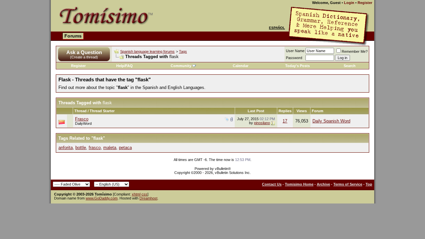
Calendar (240, 66)
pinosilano (262, 123)
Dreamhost (148, 198)
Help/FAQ (124, 66)
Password (294, 58)
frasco (95, 147)
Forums (73, 36)
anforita (65, 147)
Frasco (81, 119)
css (144, 194)
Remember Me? (355, 51)
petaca (125, 147)
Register (365, 3)
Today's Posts (297, 66)
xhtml (136, 194)
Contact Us (272, 184)
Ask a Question (84, 52)
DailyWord (83, 123)
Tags (183, 51)
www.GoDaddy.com (102, 198)
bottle (80, 147)
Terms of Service (347, 184)
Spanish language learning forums (147, 51)
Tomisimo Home (299, 184)
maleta (109, 147)
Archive (323, 184)
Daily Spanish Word (331, 121)
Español (277, 28)
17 (285, 121)
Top (369, 184)
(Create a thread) (84, 57)
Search (350, 66)
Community (181, 66)
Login (349, 3)
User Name (295, 51)
